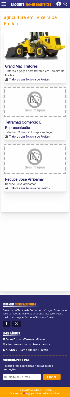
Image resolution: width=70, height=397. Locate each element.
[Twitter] (16, 324)
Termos (22, 390)
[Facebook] (6, 324)
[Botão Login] (58, 4)
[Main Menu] (3, 4)
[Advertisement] (35, 253)
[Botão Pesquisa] (66, 4)
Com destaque (28, 350)
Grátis (44, 350)
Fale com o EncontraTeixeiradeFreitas (28, 344)
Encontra (31, 4)
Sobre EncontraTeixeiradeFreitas (25, 339)
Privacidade (34, 390)
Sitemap (47, 390)
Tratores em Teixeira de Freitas (29, 79)
